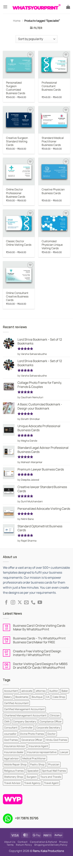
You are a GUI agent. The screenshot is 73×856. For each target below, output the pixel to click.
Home (16, 20)
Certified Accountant (16, 703)
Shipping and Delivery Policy (50, 844)
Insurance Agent (38, 746)
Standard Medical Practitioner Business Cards (53, 141)
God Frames (11, 740)
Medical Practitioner (34, 758)
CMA (7, 721)
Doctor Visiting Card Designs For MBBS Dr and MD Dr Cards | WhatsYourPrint (40, 665)
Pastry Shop (37, 764)
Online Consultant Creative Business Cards (17, 296)
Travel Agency (32, 783)
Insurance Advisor (14, 746)
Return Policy (24, 844)
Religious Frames (14, 770)
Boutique (37, 697)
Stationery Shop (13, 776)
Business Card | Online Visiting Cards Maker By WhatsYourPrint (39, 627)
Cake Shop (59, 697)
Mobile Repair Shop (15, 764)
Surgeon (32, 776)
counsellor (10, 733)
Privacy (63, 842)
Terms (10, 844)
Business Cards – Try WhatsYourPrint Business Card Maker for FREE (39, 640)
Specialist (33, 770)
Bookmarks (21, 697)
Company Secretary (24, 721)
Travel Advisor (12, 783)
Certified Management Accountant (24, 709)
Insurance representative (41, 752)
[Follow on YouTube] (40, 602)
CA (47, 697)
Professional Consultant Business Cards (51, 86)
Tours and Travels (50, 776)
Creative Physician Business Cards (53, 191)
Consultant (10, 727)
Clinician (55, 715)
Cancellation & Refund (43, 842)
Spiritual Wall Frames (54, 770)
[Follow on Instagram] (13, 602)
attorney (41, 691)
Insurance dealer (14, 752)
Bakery (8, 697)
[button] (5, 7)
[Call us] (33, 602)
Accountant (11, 691)
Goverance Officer (31, 740)
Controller (27, 727)
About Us (9, 842)
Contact (23, 842)
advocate (26, 691)
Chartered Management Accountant (25, 715)
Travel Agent (51, 783)
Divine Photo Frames (32, 733)
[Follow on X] (20, 602)
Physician (53, 764)
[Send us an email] (26, 602)
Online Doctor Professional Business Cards (15, 193)
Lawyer (64, 752)
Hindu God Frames (56, 740)
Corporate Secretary (48, 727)
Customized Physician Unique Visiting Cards (52, 244)
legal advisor (11, 758)
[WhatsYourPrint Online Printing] (36, 7)
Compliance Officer (51, 721)
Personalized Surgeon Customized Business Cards (15, 88)
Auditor (53, 691)
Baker (65, 691)
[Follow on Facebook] (6, 602)
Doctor (51, 733)
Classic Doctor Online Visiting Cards (18, 242)
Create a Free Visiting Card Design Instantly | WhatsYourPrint (37, 653)
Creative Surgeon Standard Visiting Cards (17, 141)
